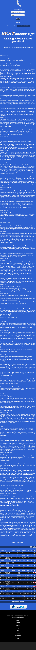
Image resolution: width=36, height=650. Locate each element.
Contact (18, 633)
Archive (18, 622)
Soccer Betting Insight (17, 617)
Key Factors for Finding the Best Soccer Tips (17, 615)
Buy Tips (18, 625)
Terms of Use (18, 635)
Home (17, 620)
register (26, 26)
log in (20, 26)
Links (18, 638)
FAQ (18, 628)
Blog (18, 630)
